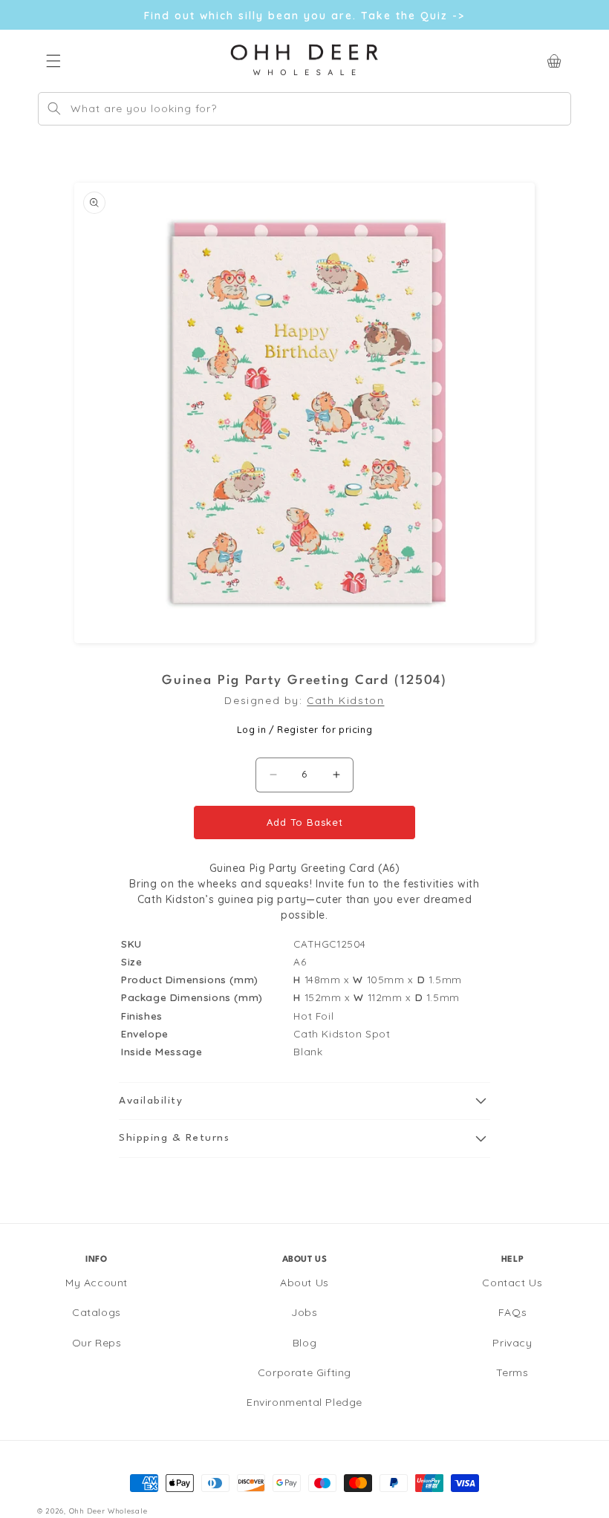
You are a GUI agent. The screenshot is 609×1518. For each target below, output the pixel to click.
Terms (512, 1372)
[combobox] (304, 109)
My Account (96, 1282)
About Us (304, 1282)
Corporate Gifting (304, 1372)
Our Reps (97, 1342)
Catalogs (96, 1312)
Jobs (304, 1312)
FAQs (512, 1312)
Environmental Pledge (304, 1402)
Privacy (512, 1342)
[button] (304, 1101)
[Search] (54, 108)
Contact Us (512, 1282)
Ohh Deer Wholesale (108, 1510)
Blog (304, 1342)
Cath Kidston (345, 700)
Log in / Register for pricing (304, 729)
